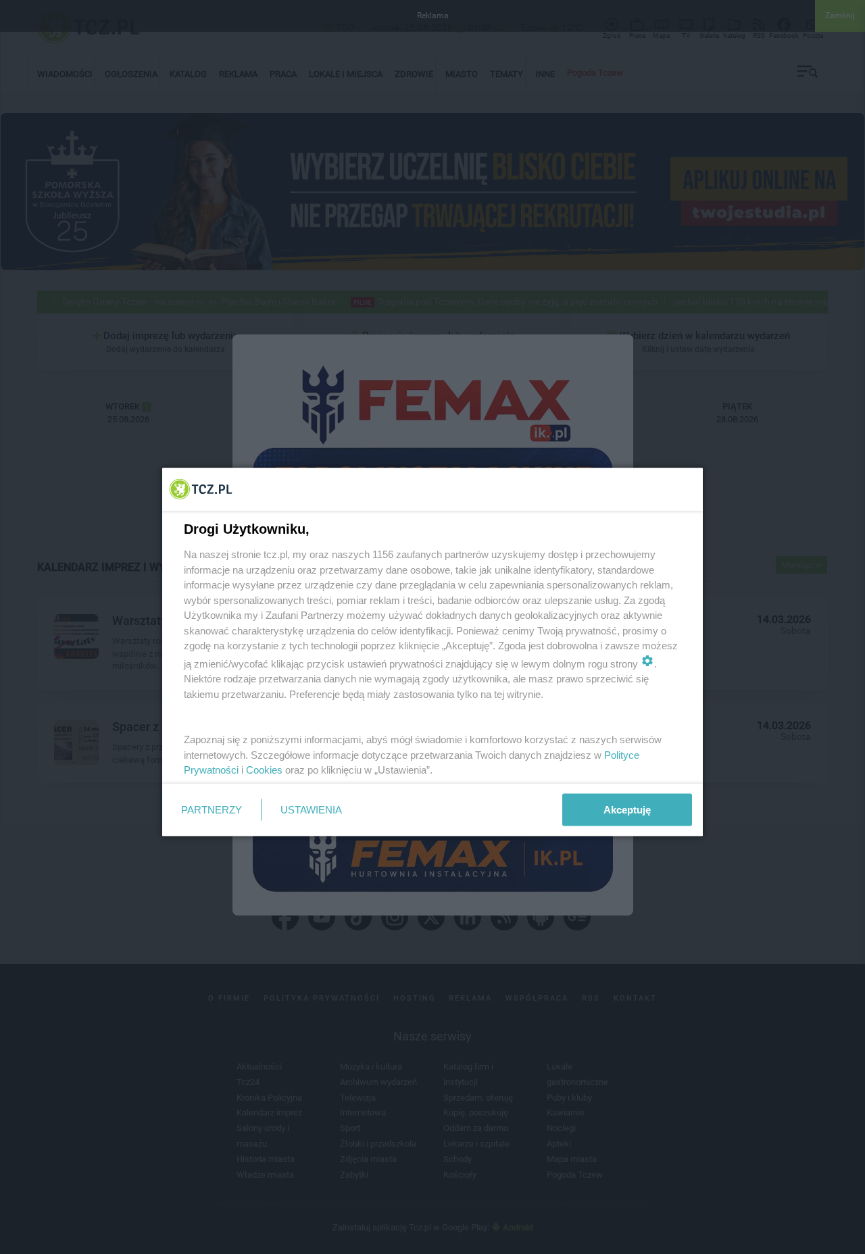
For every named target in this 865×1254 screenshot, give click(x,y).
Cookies (264, 770)
